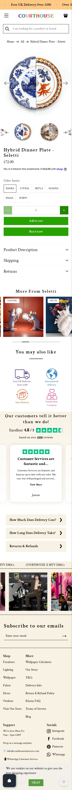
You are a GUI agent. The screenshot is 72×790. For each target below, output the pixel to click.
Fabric (7, 685)
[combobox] (36, 28)
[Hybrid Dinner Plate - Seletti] (36, 84)
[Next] (65, 84)
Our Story (32, 670)
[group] (23, 317)
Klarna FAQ (33, 701)
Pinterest (57, 747)
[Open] (9, 780)
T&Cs (29, 678)
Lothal (24, 188)
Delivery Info (34, 685)
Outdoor (8, 701)
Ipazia (9, 198)
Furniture (9, 662)
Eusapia (54, 188)
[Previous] (6, 84)
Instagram (58, 731)
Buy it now (36, 232)
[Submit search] (7, 29)
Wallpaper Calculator (38, 662)
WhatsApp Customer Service (22, 759)
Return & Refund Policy (40, 693)
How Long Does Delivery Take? (32, 532)
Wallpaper (9, 678)
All (22, 41)
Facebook (58, 739)
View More (36, 484)
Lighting (8, 670)
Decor (6, 693)
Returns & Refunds (24, 546)
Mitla (39, 188)
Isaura (10, 188)
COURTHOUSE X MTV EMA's (39, 565)
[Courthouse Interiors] (36, 16)
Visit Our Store (12, 709)
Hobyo (23, 198)
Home (10, 41)
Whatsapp (58, 754)
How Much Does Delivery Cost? (33, 519)
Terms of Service (36, 709)
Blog (28, 717)
